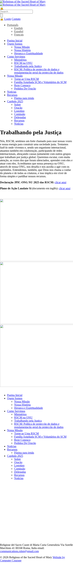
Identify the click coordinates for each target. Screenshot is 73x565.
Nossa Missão (22, 46)
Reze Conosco (22, 85)
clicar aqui (60, 182)
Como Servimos (16, 56)
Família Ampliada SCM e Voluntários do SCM (40, 82)
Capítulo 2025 (15, 101)
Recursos (12, 94)
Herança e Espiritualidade (28, 53)
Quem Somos (14, 43)
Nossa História (22, 50)
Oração (18, 107)
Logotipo (19, 110)
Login (7, 18)
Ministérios (20, 59)
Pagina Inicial (14, 40)
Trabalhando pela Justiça (28, 66)
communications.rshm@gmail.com (19, 551)
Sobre (17, 104)
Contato (16, 18)
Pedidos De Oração (25, 88)
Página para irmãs (24, 98)
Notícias (11, 91)
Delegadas (20, 117)
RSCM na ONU (23, 62)
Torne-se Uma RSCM (26, 78)
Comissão (19, 114)
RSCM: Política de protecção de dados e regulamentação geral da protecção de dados (38, 71)
